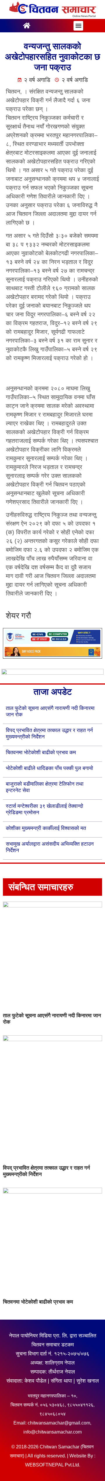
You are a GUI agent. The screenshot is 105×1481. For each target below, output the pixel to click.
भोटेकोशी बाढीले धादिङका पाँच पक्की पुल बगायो (49, 768)
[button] (78, 26)
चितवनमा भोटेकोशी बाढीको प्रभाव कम (41, 752)
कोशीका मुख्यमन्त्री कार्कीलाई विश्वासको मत (46, 828)
